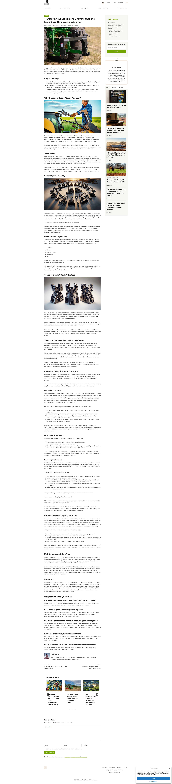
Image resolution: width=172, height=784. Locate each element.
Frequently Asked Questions (114, 36)
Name (47, 745)
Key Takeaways (111, 22)
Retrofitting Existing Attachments (115, 31)
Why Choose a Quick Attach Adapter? (116, 24)
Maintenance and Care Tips (114, 33)
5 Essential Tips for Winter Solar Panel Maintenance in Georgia (116, 155)
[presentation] (54, 685)
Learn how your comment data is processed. (76, 757)
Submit (116, 51)
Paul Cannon (48, 25)
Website (86, 745)
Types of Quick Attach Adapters (114, 25)
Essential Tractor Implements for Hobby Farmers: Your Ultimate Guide (72, 698)
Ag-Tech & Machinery (65, 8)
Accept (153, 778)
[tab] (73, 709)
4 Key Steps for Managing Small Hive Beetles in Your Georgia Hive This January (116, 192)
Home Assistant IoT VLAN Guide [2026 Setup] (116, 106)
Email (66, 745)
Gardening (118, 767)
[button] (169, 768)
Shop (114, 2)
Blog (107, 770)
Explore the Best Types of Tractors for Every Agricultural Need (55, 666)
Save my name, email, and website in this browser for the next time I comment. (63, 749)
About (115, 770)
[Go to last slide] (48, 694)
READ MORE (109, 111)
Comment (48, 727)
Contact (108, 2)
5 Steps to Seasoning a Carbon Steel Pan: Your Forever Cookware (115, 130)
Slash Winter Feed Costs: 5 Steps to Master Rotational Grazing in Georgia (115, 206)
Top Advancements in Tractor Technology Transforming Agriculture (90, 666)
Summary (110, 34)
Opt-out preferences (153, 781)
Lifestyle (125, 767)
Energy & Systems (84, 8)
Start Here (47, 8)
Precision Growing (103, 8)
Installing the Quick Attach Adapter (115, 30)
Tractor (46, 15)
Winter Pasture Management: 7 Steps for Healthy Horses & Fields (115, 180)
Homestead (112, 767)
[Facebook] (103, 3)
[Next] (97, 694)
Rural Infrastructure (122, 8)
